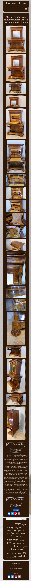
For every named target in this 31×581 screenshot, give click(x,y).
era (24, 552)
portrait (22, 550)
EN (15, 573)
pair (9, 542)
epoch (23, 533)
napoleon (10, 533)
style (24, 525)
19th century (16, 536)
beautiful (13, 557)
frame (14, 543)
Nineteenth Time (16, 563)
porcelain (22, 540)
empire (18, 527)
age (24, 543)
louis (13, 549)
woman (8, 525)
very (18, 524)
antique (10, 547)
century (9, 527)
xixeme (24, 528)
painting (7, 550)
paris (20, 531)
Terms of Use (16, 571)
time (8, 553)
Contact (16, 566)
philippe (18, 553)
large (12, 525)
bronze (18, 546)
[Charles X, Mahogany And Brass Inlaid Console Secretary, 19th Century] (16, 39)
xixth (18, 533)
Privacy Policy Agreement (16, 568)
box (13, 553)
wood (9, 530)
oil (7, 557)
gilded (25, 547)
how (24, 531)
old (15, 530)
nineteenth (12, 539)
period (21, 556)
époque (19, 543)
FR (17, 573)
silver (7, 547)
